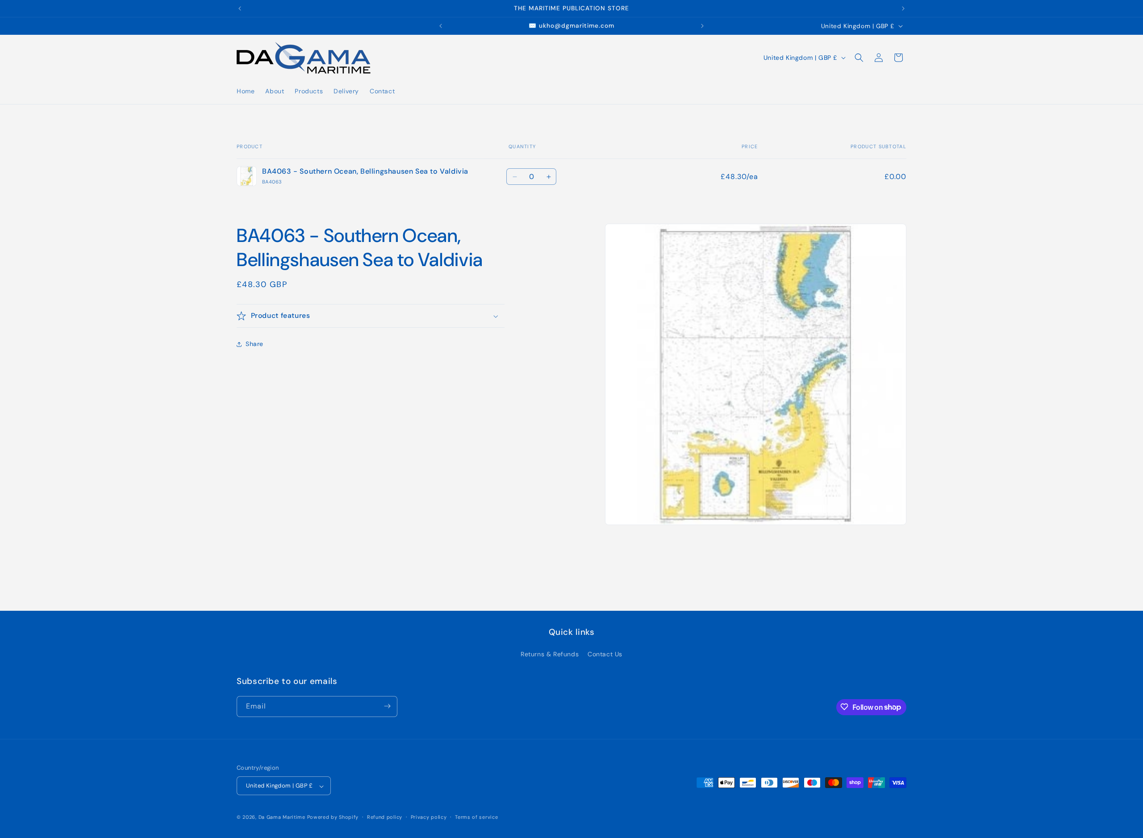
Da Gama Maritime (282, 817)
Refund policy (384, 817)
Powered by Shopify (333, 817)
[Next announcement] (903, 8)
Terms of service (476, 817)
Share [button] (254, 344)
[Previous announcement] (240, 8)
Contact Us (605, 654)
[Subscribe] (387, 706)
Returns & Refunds (550, 654)
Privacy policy (429, 817)
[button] (859, 57)
